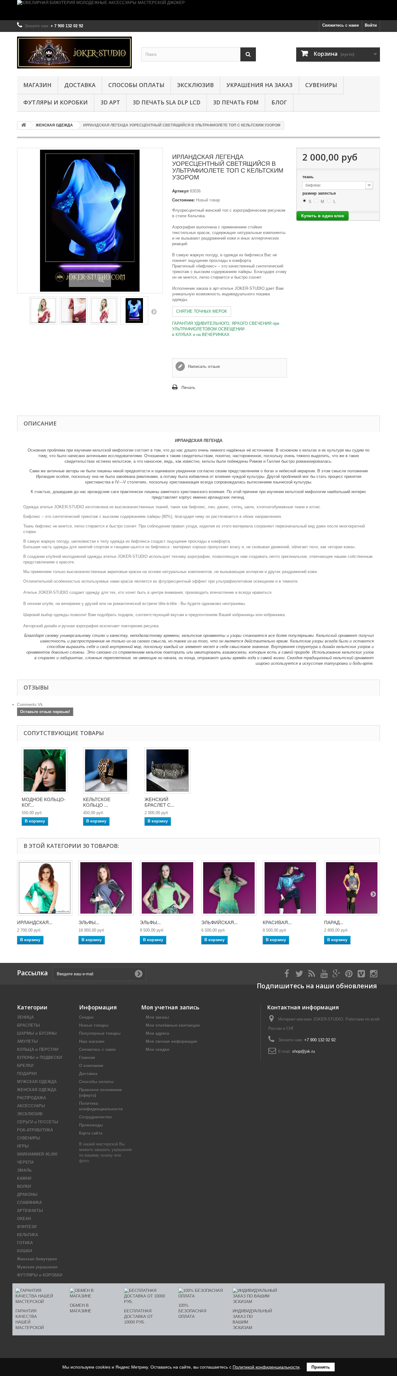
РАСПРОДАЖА (31, 1098)
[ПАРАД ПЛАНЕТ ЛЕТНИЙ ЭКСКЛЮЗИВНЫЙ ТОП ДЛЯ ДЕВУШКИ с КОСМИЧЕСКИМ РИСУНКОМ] (351, 887)
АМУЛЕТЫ (27, 1041)
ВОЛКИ (24, 1186)
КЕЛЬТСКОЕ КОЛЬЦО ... (96, 802)
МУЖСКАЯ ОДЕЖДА (37, 1081)
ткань (308, 176)
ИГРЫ (23, 1146)
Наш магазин (92, 1041)
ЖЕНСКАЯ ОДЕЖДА (36, 1089)
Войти (371, 25)
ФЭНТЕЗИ (27, 1226)
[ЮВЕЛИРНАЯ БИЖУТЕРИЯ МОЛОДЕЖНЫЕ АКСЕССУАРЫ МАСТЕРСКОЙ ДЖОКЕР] (198, 10)
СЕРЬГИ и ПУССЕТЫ (37, 1122)
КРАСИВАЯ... (277, 922)
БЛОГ (279, 102)
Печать (188, 387)
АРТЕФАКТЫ (30, 1210)
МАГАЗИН (37, 85)
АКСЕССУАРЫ (31, 1106)
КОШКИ (24, 1251)
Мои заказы (157, 1017)
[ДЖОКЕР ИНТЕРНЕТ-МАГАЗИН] (74, 52)
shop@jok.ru (303, 1051)
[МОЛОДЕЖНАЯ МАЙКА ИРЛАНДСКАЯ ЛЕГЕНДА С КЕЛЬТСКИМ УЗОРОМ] (73, 310)
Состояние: (183, 200)
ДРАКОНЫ (27, 1194)
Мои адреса (157, 1033)
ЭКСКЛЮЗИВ (195, 85)
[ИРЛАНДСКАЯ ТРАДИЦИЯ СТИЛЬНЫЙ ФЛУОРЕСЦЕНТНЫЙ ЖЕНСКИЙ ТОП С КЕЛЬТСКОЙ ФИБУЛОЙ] (44, 887)
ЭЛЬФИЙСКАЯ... (219, 922)
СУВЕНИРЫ (321, 85)
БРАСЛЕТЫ (28, 1025)
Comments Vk (30, 704)
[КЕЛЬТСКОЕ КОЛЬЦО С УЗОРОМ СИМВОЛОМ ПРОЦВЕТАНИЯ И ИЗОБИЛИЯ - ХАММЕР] (106, 770)
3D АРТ (110, 102)
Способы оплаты (136, 85)
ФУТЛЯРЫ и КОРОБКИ (55, 102)
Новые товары (94, 1025)
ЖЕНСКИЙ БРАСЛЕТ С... (159, 802)
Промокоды (91, 1125)
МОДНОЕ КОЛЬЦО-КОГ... (43, 802)
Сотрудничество (95, 1117)
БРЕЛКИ (25, 1065)
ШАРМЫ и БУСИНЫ (37, 1033)
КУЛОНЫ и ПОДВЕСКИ (39, 1057)
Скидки (86, 1017)
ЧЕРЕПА (25, 1162)
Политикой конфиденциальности (266, 1367)
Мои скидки (157, 1049)
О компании (91, 1065)
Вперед (154, 311)
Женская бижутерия (37, 1259)
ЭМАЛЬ (24, 1170)
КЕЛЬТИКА (27, 1235)
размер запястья (319, 193)
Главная (87, 1057)
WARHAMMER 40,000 (37, 1154)
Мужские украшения (37, 1267)
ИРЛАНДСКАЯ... (34, 922)
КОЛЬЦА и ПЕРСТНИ (37, 1049)
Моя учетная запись (170, 1007)
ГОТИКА (25, 1243)
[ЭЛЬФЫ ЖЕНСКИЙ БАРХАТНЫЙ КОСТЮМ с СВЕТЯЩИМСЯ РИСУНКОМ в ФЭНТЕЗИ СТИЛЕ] (106, 887)
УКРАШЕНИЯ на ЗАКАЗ (259, 85)
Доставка (80, 85)
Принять (320, 1367)
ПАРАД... (333, 922)
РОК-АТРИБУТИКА (35, 1130)
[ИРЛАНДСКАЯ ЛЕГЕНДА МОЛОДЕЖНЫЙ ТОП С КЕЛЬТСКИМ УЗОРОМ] (43, 310)
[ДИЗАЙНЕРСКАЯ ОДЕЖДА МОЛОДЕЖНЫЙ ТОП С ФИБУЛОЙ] (104, 310)
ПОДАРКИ (27, 1073)
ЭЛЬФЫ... (88, 922)
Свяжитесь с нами (340, 25)
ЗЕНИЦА (25, 1017)
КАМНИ (24, 1178)
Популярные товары (100, 1033)
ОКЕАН (24, 1218)
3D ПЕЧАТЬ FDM (236, 102)
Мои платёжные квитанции (173, 1025)
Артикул (180, 191)
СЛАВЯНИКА (29, 1202)
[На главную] (23, 125)
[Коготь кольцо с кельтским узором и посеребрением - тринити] (45, 770)
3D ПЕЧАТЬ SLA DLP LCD (166, 102)
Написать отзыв (203, 366)
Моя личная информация (171, 1041)
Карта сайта (90, 1133)
